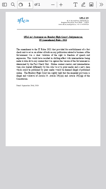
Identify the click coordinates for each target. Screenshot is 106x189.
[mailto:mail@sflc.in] (71, 25)
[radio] (75, 5)
